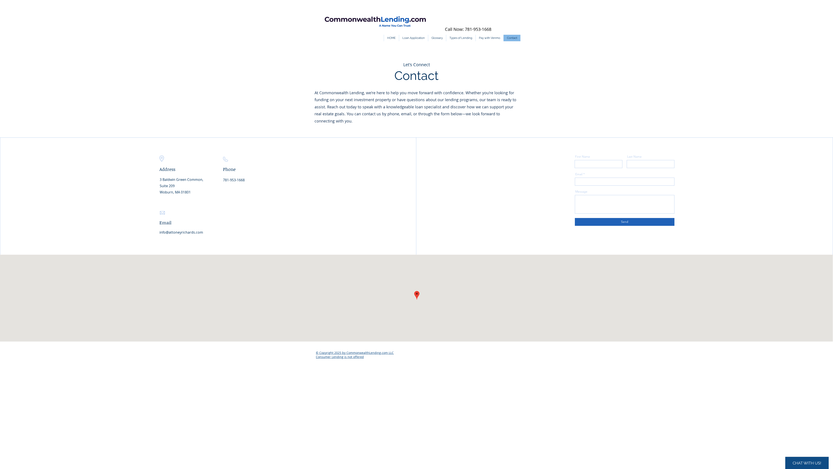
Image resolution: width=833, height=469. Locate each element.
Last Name (634, 156)
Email (578, 174)
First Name (582, 156)
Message (581, 191)
